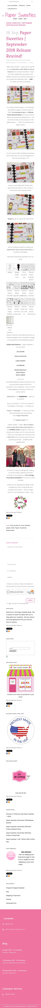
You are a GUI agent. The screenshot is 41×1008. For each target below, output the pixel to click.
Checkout (22, 5)
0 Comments (21, 63)
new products (15, 525)
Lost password (12, 9)
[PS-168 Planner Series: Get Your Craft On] (24, 301)
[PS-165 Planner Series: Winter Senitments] (31, 301)
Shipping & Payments (13, 895)
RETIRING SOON (14, 430)
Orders (28, 5)
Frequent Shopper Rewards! (15, 888)
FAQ (7, 892)
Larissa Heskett (20, 361)
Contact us (11, 694)
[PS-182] (17, 301)
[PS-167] (10, 286)
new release (25, 525)
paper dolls (10, 528)
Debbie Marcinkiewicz (14, 345)
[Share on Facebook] (7, 518)
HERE (31, 79)
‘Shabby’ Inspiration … (10, 952)
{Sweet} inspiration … (9, 973)
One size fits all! (20, 793)
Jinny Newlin (20, 352)
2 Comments (17, 950)
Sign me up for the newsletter (18, 603)
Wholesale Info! (11, 903)
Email (10, 648)
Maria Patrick (20, 372)
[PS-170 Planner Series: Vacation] (31, 286)
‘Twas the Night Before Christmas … (14, 963)
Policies (8, 899)
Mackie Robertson (20, 370)
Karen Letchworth (20, 356)
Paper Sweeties (21, 528)
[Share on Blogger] (9, 518)
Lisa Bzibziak (20, 365)
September (10, 530)
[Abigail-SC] (17, 267)
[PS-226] (31, 267)
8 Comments (20, 960)
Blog (21, 60)
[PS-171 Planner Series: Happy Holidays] (10, 301)
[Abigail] (10, 267)
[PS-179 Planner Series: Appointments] (17, 286)
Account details (12, 5)
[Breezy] (10, 320)
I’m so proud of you (18, 112)
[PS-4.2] (24, 267)
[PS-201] (24, 286)
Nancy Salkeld (20, 375)
